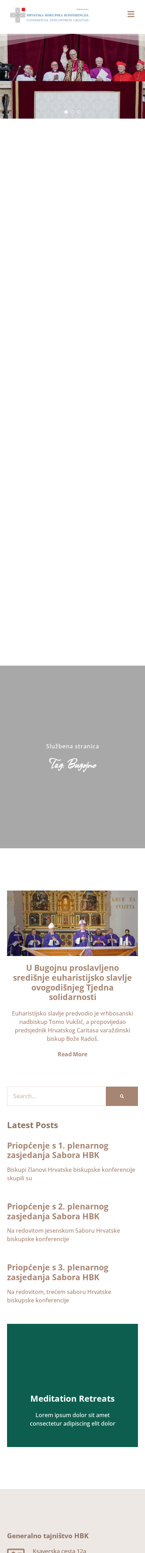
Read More (72, 1054)
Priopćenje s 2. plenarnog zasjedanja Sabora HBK (57, 1211)
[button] (66, 112)
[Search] (122, 1096)
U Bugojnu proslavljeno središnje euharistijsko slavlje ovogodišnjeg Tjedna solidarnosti (72, 982)
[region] (72, 76)
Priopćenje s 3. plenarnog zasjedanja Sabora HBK (57, 1272)
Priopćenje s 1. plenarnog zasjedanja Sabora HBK (57, 1150)
